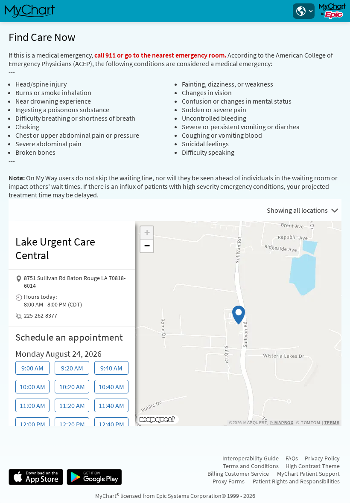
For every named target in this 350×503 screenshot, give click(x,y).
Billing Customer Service (238, 473)
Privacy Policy (322, 458)
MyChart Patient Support (308, 473)
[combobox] (302, 210)
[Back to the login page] (29, 11)
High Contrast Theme (313, 466)
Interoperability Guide (250, 458)
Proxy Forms (229, 481)
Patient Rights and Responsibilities (296, 481)
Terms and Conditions (251, 466)
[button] (303, 11)
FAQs (292, 458)
